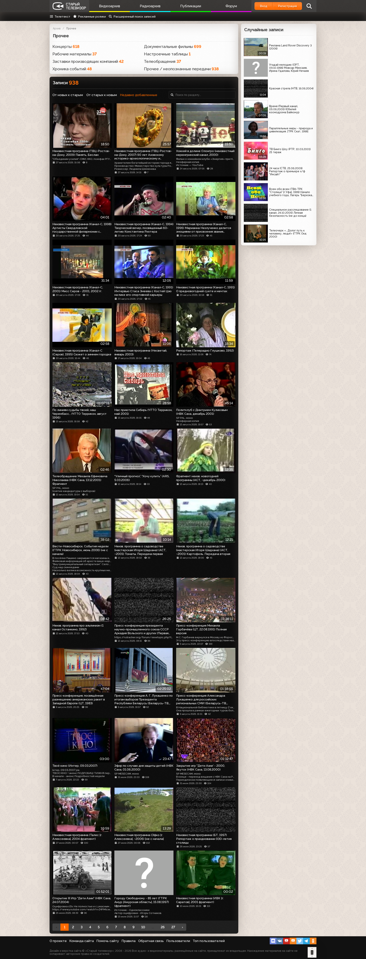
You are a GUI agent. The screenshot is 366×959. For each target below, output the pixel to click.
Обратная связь (151, 941)
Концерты (65, 46)
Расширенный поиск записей (134, 16)
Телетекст (62, 16)
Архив (57, 28)
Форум (231, 6)
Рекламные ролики (92, 16)
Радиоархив (150, 6)
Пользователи (178, 941)
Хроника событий (72, 68)
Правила (129, 941)
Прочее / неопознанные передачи (181, 68)
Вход (263, 6)
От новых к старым (67, 95)
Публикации (190, 6)
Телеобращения (162, 61)
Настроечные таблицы (167, 54)
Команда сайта (81, 941)
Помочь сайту (107, 941)
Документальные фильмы (172, 46)
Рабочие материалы (74, 54)
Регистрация (287, 6)
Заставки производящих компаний (88, 61)
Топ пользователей (209, 941)
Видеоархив (109, 6)
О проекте (58, 941)
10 (143, 927)
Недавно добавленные (138, 95)
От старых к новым (101, 95)
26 (163, 927)
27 (173, 927)
